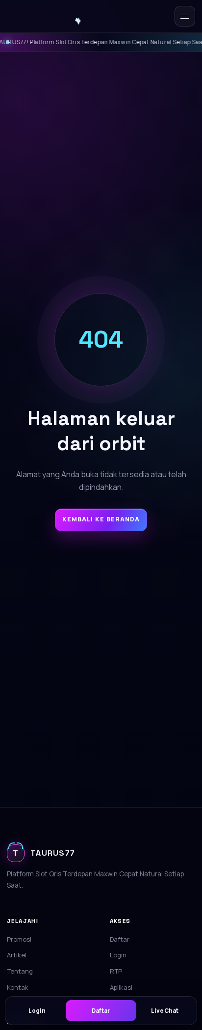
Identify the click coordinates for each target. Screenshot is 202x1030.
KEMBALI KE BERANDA (101, 519)
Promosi (19, 939)
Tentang (20, 971)
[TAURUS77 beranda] (65, 16)
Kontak (17, 987)
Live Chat (164, 1010)
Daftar (119, 939)
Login (118, 954)
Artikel (16, 954)
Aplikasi (121, 987)
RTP (116, 971)
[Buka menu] (185, 16)
